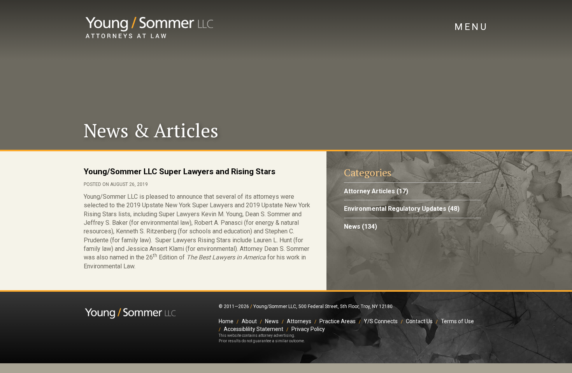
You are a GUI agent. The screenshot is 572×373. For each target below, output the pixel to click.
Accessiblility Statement (253, 329)
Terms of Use (457, 321)
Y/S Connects (381, 321)
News (352, 226)
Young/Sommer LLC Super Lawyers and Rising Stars (179, 171)
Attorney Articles (369, 191)
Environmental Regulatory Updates (395, 208)
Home (226, 321)
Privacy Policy (308, 329)
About (249, 321)
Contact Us (419, 321)
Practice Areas (337, 321)
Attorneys (299, 321)
